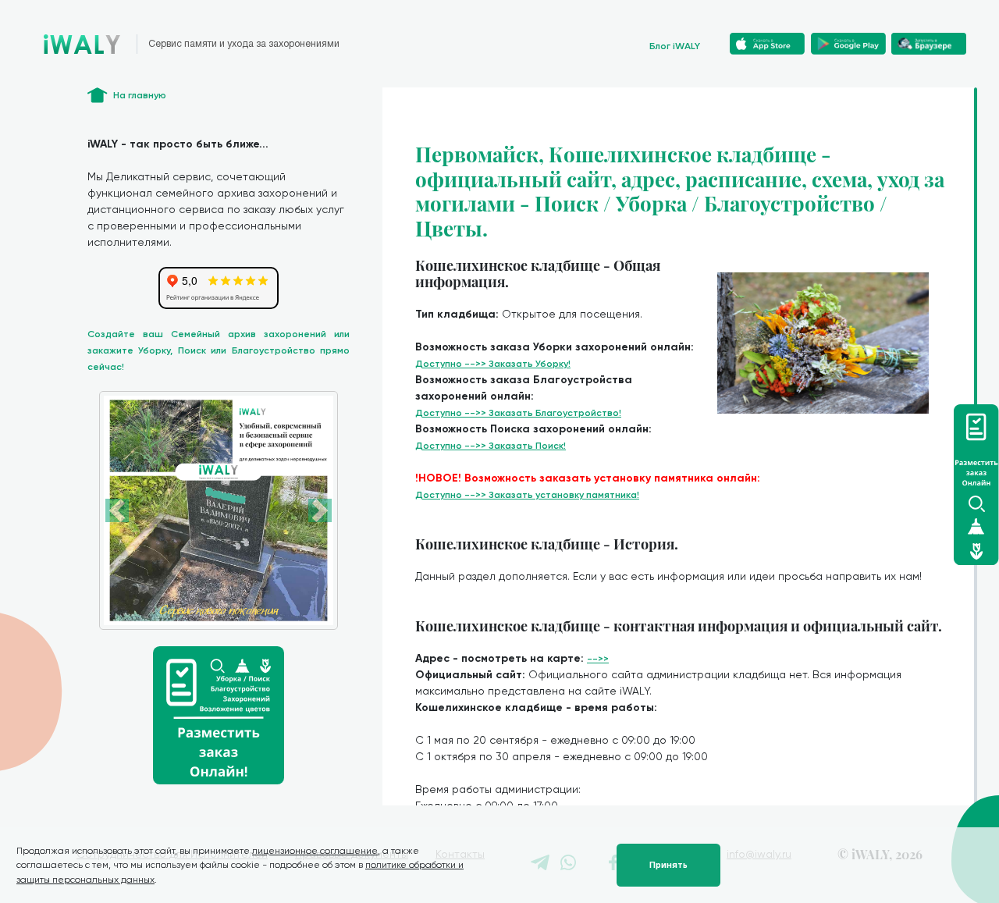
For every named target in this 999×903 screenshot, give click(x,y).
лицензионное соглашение (315, 850)
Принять (668, 865)
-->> (598, 658)
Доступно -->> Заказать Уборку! (493, 363)
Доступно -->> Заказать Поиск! (490, 445)
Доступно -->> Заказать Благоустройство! (518, 412)
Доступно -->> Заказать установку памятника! (527, 494)
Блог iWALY (674, 46)
